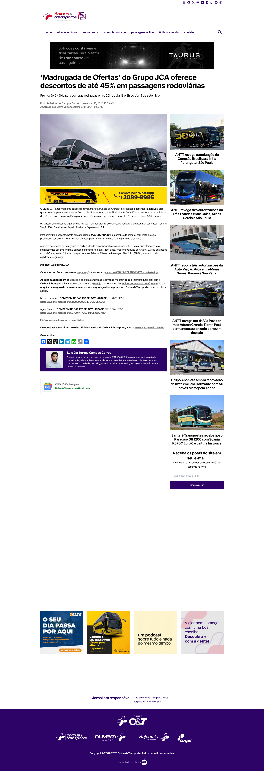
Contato (189, 32)
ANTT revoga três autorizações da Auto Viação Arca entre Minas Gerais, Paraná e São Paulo (197, 269)
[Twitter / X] (193, 2)
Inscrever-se (197, 484)
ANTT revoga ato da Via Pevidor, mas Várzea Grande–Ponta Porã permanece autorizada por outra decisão (197, 327)
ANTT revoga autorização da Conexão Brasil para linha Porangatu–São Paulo (197, 159)
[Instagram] (184, 2)
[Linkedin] (202, 2)
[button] (97, 32)
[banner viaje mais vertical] (202, 632)
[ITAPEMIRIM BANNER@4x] (108, 632)
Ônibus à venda (169, 32)
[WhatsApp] (220, 2)
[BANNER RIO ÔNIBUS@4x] (61, 632)
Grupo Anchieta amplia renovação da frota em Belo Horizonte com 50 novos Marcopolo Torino (197, 384)
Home (48, 32)
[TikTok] (211, 2)
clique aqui (82, 272)
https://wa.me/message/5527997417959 (63, 312)
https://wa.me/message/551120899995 (63, 301)
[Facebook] (188, 2)
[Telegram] (216, 2)
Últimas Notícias (67, 32)
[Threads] (207, 2)
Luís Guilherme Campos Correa (61, 103)
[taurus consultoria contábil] (132, 54)
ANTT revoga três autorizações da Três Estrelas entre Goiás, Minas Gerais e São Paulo (197, 214)
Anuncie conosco (115, 32)
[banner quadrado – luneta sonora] (155, 632)
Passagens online (142, 32)
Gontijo (74, 279)
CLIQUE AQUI (97, 301)
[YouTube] (197, 2)
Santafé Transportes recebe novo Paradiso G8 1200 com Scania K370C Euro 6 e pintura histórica (197, 439)
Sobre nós (89, 32)
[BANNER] (103, 195)
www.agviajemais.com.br (149, 327)
